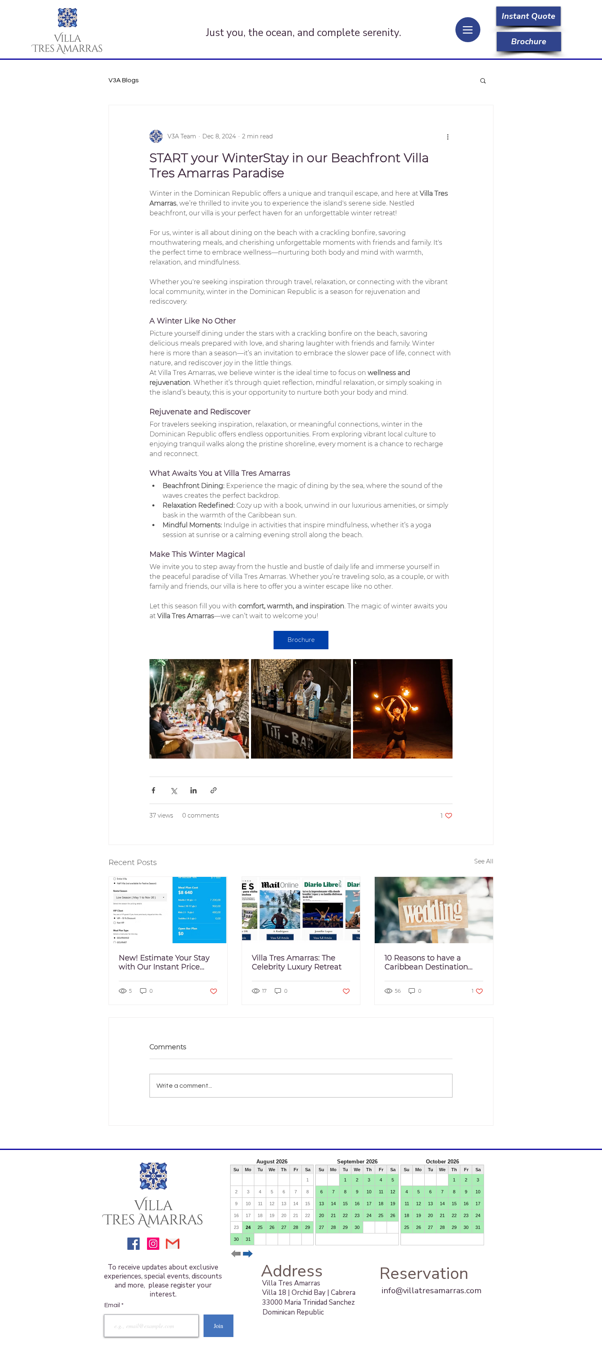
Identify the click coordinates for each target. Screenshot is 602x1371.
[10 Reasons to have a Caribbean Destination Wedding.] (434, 910)
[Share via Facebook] (153, 790)
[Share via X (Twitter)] (173, 790)
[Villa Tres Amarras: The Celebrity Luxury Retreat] (301, 910)
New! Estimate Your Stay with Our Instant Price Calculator (164, 962)
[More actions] (448, 136)
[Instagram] (153, 1244)
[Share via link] (213, 790)
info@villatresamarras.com (432, 1290)
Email (112, 1305)
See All (483, 861)
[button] (483, 80)
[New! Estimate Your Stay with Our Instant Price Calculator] (168, 910)
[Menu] (467, 29)
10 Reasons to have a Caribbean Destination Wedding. (426, 962)
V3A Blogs (124, 80)
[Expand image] (199, 709)
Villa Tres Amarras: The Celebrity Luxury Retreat (297, 962)
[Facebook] (133, 1244)
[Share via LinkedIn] (193, 790)
